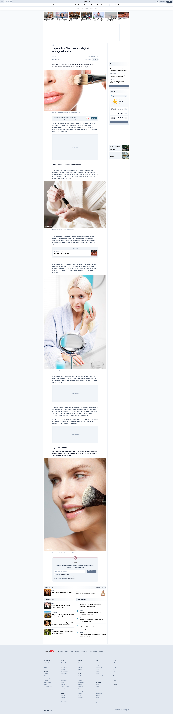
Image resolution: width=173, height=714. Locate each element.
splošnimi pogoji (65, 574)
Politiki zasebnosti (71, 578)
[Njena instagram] (51, 710)
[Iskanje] (171, 4)
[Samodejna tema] (157, 2)
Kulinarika (61, 251)
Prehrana (81, 632)
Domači (52, 590)
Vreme (113, 91)
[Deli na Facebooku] (58, 59)
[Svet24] (8, 1)
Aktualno (112, 64)
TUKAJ (68, 455)
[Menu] (2, 1)
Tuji (80, 602)
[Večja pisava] (97, 59)
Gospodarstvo (54, 612)
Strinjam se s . (62, 574)
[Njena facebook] (45, 710)
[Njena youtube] (48, 710)
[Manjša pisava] (93, 59)
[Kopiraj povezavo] (61, 59)
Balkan (52, 603)
